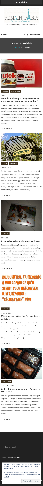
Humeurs (13, 163)
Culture (4, 163)
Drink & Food (15, 91)
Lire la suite (5, 128)
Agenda (5, 91)
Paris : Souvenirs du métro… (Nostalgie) (20, 171)
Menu (5, 34)
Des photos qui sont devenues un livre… (20, 241)
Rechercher (35, 34)
